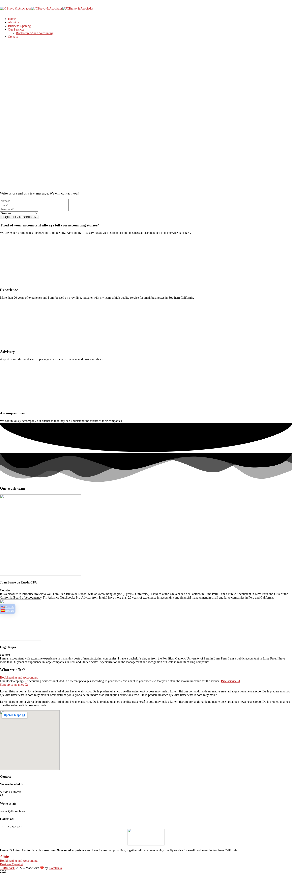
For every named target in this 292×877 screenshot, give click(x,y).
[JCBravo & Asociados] (15, 8)
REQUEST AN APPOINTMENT (20, 217)
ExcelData (55, 868)
